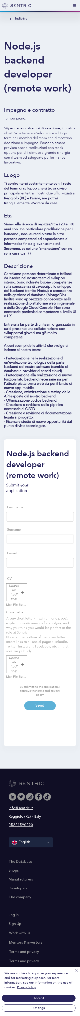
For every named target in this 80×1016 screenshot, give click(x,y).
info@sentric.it (21, 808)
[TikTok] (47, 797)
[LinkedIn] (12, 797)
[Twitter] (21, 797)
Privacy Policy (26, 987)
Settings (39, 1008)
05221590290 (21, 825)
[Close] (73, 973)
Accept (39, 998)
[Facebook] (38, 797)
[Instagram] (30, 797)
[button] (16, 592)
